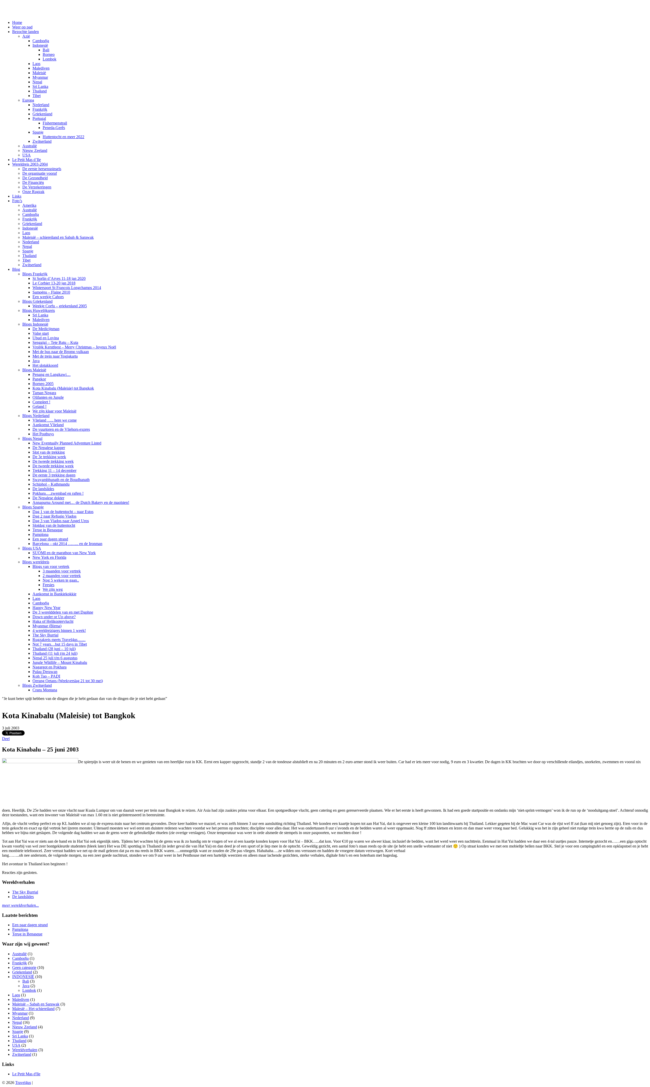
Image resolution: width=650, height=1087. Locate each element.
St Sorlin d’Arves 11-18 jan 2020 (59, 278)
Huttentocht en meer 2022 (63, 137)
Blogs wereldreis (35, 562)
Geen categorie (24, 967)
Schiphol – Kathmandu (51, 484)
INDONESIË (23, 976)
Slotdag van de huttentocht (53, 525)
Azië (26, 36)
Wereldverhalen (24, 1050)
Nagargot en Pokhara (49, 667)
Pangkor (39, 379)
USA (26, 155)
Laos (36, 63)
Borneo (49, 54)
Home (17, 22)
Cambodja (40, 41)
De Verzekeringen (36, 187)
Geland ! (39, 406)
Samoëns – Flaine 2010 (51, 292)
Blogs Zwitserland (37, 685)
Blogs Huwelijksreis (38, 310)
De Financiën (33, 182)
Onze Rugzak (33, 191)
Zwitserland (42, 141)
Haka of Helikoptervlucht (52, 621)
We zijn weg (53, 589)
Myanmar (40, 77)
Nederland (40, 105)
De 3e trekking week (49, 457)
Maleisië (39, 73)
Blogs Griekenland (37, 301)
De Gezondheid (35, 178)
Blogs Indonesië (35, 324)
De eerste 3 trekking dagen (53, 475)
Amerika (29, 205)
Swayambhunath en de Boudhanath (61, 479)
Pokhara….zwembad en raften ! (58, 493)
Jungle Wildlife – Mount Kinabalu (59, 662)
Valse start (40, 333)
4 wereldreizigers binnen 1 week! (59, 630)
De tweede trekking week (53, 461)
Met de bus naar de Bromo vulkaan (60, 351)
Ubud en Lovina (45, 338)
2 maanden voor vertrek (62, 575)
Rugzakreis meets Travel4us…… (59, 639)
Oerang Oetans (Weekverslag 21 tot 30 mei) (67, 681)
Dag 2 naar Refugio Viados (54, 516)
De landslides (43, 489)
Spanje (37, 132)
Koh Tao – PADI (46, 676)
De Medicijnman (45, 329)
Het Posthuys (43, 434)
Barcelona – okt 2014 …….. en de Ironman (67, 543)
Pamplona (40, 534)
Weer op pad (22, 27)
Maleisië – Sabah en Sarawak (35, 1004)
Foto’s (17, 201)
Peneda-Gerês (54, 127)
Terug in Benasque (47, 530)
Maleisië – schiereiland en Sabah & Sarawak (58, 237)
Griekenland (42, 114)
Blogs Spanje (33, 507)
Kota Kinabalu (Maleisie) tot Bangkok (63, 388)
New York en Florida (49, 557)
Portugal (39, 118)
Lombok (49, 59)
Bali (46, 50)
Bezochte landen (25, 31)
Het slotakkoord (45, 365)
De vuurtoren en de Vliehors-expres (61, 429)
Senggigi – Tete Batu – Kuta (55, 342)
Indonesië (40, 45)
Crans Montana (44, 690)
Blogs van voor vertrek (50, 566)
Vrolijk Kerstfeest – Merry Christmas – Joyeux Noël (74, 347)
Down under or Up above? (54, 617)
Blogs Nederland (36, 415)
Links (16, 196)
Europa (28, 100)
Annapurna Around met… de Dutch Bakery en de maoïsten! (80, 502)
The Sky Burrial (45, 635)
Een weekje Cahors (48, 297)
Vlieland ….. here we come (54, 420)
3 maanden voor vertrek (62, 571)
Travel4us (23, 1082)
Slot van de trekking (48, 452)
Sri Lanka (40, 86)
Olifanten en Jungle (48, 397)
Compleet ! (41, 402)
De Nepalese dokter (48, 498)
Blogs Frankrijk (34, 274)
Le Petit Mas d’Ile (26, 159)
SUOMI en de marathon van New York (64, 553)
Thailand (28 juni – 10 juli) (54, 649)
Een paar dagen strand (50, 539)
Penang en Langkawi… (51, 374)
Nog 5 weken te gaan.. (61, 580)
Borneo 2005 (43, 383)
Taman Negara (44, 393)
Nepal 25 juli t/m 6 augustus (54, 658)
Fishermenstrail (55, 123)
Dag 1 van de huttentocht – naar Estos (62, 511)
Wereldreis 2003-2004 (30, 164)
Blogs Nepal (32, 438)
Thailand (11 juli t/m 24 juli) (54, 653)
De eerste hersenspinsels (41, 169)
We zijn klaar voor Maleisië (54, 411)
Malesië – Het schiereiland (33, 1008)
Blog (16, 269)
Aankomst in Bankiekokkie (54, 594)
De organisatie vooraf (39, 173)
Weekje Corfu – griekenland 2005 (59, 306)
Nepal (37, 82)
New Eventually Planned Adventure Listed (66, 443)
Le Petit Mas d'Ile (26, 1074)
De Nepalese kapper (48, 447)
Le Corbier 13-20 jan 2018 (53, 283)
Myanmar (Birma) (46, 626)
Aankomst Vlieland (48, 425)
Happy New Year (46, 607)
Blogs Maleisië (34, 370)
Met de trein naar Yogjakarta (55, 356)
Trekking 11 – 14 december (54, 470)
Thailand (39, 91)
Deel (6, 739)
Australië (29, 146)
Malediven (41, 68)
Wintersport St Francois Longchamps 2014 (66, 287)
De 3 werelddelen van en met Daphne (62, 612)
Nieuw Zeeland (34, 150)
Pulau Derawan (44, 671)
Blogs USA (31, 548)
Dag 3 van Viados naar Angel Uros (60, 521)
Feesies (48, 585)
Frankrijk (39, 109)
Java (36, 361)
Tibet (36, 95)
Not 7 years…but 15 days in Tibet (59, 644)
